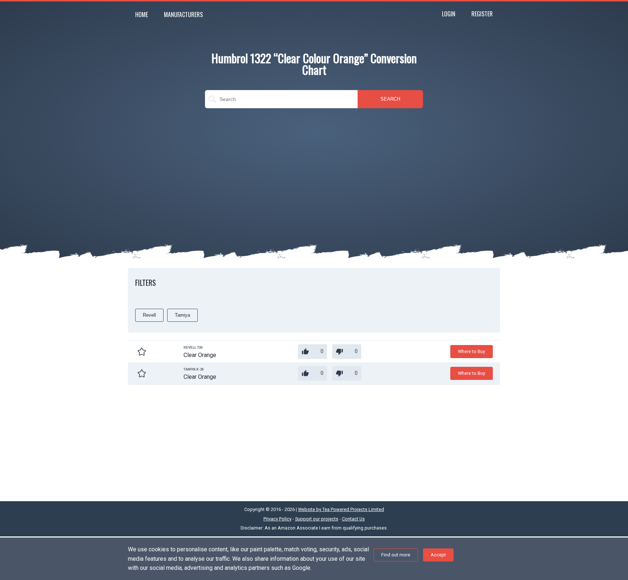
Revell (149, 315)
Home (141, 14)
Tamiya (182, 315)
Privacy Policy (277, 519)
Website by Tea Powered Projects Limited (341, 509)
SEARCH (390, 99)
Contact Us (353, 519)
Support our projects (316, 519)
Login (448, 13)
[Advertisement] (314, 166)
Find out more (395, 554)
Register (482, 13)
